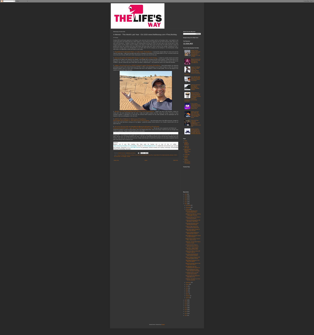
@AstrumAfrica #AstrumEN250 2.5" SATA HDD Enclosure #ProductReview (131, 120)
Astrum (133, 155)
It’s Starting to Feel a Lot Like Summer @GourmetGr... (192, 273)
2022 (186, 201)
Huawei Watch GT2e (158, 155)
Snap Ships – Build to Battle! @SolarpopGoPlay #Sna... (192, 248)
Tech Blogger (123, 156)
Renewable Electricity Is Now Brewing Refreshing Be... (192, 224)
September (188, 282)
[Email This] (141, 153)
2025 (186, 196)
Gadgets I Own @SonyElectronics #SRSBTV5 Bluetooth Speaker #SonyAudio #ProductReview (137, 65)
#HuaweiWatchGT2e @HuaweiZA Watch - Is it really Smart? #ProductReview (133, 51)
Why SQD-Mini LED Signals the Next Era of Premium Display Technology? (195, 78)
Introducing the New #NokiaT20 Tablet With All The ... (193, 276)
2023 (186, 199)
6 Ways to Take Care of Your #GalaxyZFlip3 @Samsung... (193, 227)
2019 (186, 302)
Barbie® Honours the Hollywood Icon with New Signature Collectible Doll (196, 61)
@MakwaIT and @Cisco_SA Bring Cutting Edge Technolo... (193, 214)
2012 (186, 315)
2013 (186, 313)
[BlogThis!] (143, 153)
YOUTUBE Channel (135, 147)
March (187, 293)
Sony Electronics (117, 156)
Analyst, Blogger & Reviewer (186, 143)
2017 (186, 305)
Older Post (175, 160)
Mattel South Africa (166, 155)
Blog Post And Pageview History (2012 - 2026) (187, 151)
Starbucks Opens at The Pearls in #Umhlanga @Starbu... (193, 217)
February (188, 295)
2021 (186, 203)
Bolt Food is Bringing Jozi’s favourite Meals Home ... (192, 211)
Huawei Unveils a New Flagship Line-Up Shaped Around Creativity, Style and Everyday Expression (196, 131)
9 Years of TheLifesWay (121, 155)
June (187, 288)
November (188, 207)
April (187, 292)
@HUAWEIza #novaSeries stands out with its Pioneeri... (193, 236)
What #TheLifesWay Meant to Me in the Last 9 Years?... (193, 264)
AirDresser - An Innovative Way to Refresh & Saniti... (193, 242)
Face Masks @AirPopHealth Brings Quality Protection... (192, 255)
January (188, 297)
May (187, 290)
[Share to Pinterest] (147, 153)
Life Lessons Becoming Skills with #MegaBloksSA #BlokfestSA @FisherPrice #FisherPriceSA (136, 126)
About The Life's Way (186, 147)
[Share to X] (144, 153)
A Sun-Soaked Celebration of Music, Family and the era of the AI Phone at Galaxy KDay (196, 106)
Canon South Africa (144, 155)
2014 (186, 311)
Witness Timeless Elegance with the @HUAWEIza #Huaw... (193, 258)
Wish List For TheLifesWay (187, 162)
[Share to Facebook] (146, 153)
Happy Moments (186, 159)
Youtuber (128, 156)
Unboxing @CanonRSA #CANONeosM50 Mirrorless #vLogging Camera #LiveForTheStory (136, 58)
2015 (186, 309)
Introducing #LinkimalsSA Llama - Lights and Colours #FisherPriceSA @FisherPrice (133, 128)
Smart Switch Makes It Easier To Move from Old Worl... (193, 230)
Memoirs (172, 155)
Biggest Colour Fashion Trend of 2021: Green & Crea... (193, 239)
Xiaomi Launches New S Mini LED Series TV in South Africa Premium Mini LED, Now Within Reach (195, 114)
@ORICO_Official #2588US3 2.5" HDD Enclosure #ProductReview (130, 119)
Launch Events (186, 157)
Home (146, 160)
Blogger (163, 324)
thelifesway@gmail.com (149, 146)
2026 (186, 194)
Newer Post (116, 160)
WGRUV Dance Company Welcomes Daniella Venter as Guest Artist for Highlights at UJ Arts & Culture (195, 53)
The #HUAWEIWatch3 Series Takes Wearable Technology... (193, 270)
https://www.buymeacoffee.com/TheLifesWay (125, 146)
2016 (186, 307)
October (188, 209)
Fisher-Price (150, 155)
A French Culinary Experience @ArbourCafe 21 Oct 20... (192, 233)
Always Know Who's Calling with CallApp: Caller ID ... (193, 251)
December (188, 205)
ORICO (175, 155)
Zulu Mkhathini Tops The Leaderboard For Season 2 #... (193, 267)
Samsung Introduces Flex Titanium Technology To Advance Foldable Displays (195, 87)
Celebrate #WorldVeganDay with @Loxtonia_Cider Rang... (193, 221)
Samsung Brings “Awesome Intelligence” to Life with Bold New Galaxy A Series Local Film (196, 123)
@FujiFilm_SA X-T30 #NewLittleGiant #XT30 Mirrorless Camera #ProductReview (134, 111)
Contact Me (186, 154)
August (187, 284)
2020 (186, 300)
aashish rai (129, 155)
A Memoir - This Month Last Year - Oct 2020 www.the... (193, 279)
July (187, 286)
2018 (186, 304)
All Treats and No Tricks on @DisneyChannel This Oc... (192, 245)
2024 (186, 198)
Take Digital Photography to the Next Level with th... (193, 261)
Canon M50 (137, 155)
